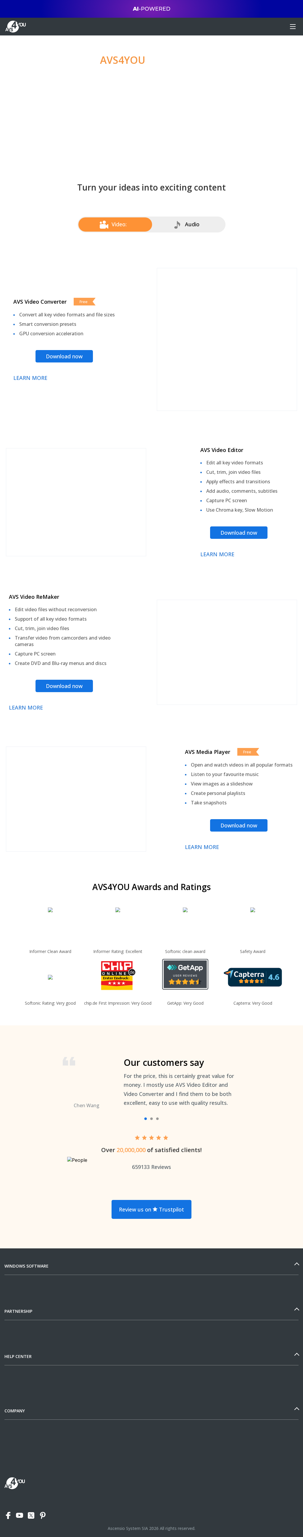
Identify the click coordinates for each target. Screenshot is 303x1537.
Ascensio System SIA (128, 1528)
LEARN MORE (30, 377)
